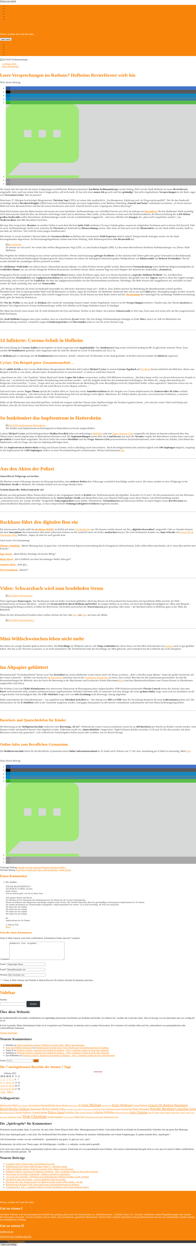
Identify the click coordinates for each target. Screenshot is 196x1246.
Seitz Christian (139, 1112)
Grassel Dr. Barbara (160, 1105)
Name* (3, 964)
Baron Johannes (23, 1105)
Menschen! (11, 52)
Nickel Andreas (23, 1112)
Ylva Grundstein (9, 569)
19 (13, 1086)
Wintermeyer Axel (111, 1117)
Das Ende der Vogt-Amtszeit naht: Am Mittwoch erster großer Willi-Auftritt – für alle (44, 1182)
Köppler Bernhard (162, 1109)
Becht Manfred (35, 1105)
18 (10, 1086)
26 (13, 1089)
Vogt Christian (34, 1116)
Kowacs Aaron (99, 1109)
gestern (169, 646)
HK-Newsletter (54, 677)
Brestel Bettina (62, 1105)
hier (123, 450)
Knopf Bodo (78, 1109)
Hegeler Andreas (19, 1109)
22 (1, 1089)
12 (13, 1082)
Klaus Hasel (6, 559)
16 (4, 1086)
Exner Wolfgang (122, 1105)
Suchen (3, 999)
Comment (4, 959)
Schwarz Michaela (122, 1113)
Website (3, 975)
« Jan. (2, 1092)
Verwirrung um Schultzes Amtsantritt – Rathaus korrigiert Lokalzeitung (38, 1174)
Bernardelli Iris (48, 1105)
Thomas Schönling (9, 545)
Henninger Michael (40, 1109)
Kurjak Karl (127, 1109)
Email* (3, 969)
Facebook (146, 369)
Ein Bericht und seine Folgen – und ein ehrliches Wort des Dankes (36, 1179)
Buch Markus (73, 1105)
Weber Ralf (79, 1117)
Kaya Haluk (70, 1109)
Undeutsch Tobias (14, 1117)
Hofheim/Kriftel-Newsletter (38, 26)
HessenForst (151, 211)
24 (7, 1089)
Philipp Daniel (56, 1112)
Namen (9, 49)
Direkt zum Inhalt (8, 1)
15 (1, 1086)
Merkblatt (98, 433)
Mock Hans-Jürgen (7, 1113)
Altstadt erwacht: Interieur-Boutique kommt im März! (41, 867)
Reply (8, 927)
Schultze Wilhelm (103, 1112)
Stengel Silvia (175, 1113)
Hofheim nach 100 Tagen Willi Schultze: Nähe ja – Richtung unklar (36, 1166)
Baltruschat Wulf (8, 1105)
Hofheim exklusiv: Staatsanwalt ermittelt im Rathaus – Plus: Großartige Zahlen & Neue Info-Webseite (63, 1050)
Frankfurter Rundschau (96, 677)
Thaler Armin (185, 1113)
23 (4, 1089)
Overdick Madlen (39, 1112)
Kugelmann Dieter (113, 1109)
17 (7, 1086)
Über (8, 47)
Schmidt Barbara (86, 1113)
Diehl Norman (106, 1105)
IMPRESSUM (6, 1232)
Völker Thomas (68, 1117)
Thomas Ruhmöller (9, 1033)
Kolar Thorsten (88, 1109)
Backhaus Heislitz (44, 529)
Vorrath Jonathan (55, 1117)
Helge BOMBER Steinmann (19, 1047)
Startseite (10, 44)
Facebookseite (82, 529)
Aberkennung (133, 294)
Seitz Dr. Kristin (153, 1113)
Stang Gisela (165, 1112)
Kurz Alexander (141, 1109)
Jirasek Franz (58, 1109)
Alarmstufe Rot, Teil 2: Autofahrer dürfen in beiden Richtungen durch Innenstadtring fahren (47, 1187)
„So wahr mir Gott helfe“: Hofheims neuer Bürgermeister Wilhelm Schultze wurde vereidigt (47, 1177)
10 (7, 1082)
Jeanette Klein (7, 564)
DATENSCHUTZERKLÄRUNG (16, 1237)
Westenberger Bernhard (94, 1117)
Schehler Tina (72, 1112)
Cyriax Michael (90, 1105)
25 (10, 1089)
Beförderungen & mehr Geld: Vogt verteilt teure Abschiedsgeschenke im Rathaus (72, 1047)
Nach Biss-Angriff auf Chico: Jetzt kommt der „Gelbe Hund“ (43, 870)
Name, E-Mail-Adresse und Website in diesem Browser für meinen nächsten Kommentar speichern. (48, 980)
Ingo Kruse (6, 554)
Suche (3, 1060)
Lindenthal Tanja (185, 1109)
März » (10, 1092)
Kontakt (9, 54)
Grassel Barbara (140, 1105)
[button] (8, 88)
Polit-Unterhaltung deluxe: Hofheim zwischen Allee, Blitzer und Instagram (50, 1045)
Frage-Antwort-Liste (122, 433)
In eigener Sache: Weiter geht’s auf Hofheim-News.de (30, 1164)
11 (10, 1082)
